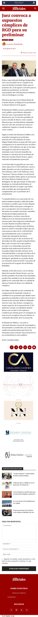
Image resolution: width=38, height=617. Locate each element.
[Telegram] (34, 347)
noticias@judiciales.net (23, 597)
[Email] (25, 347)
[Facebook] (12, 347)
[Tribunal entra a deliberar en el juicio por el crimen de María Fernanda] (7, 485)
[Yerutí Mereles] (4, 44)
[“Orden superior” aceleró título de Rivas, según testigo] (7, 476)
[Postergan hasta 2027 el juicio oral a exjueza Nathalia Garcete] (7, 512)
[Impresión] (30, 347)
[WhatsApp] (21, 347)
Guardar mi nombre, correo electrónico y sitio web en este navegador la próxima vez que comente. (18, 561)
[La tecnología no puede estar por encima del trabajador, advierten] (7, 494)
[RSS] (22, 610)
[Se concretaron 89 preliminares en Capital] (7, 503)
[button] (3, 8)
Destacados (5, 40)
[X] (16, 347)
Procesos (11, 40)
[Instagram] (16, 610)
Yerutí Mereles (18, 44)
